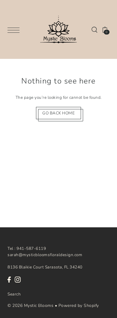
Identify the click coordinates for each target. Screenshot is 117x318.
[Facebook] (9, 279)
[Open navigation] (15, 29)
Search (14, 294)
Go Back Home (58, 113)
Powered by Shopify (78, 305)
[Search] (94, 29)
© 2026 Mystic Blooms (30, 305)
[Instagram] (18, 279)
